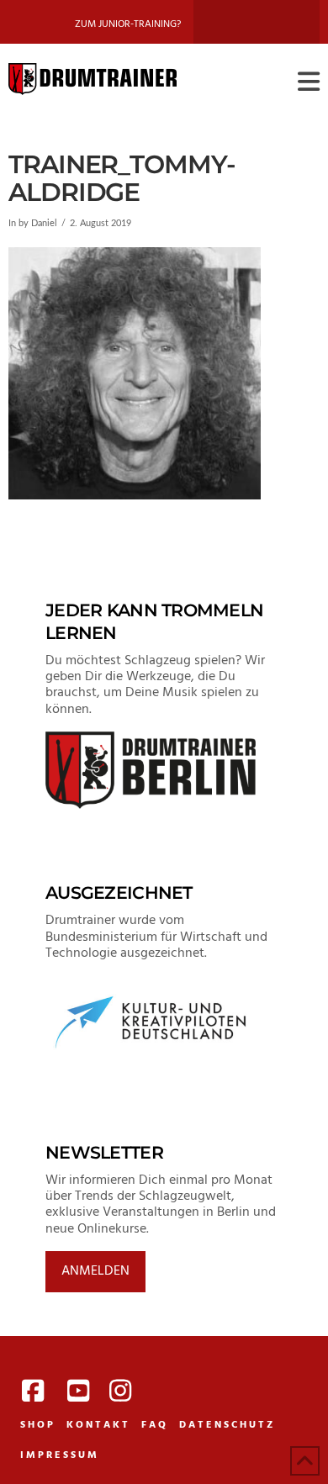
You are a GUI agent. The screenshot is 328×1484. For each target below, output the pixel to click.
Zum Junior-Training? (128, 24)
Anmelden (95, 1271)
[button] (309, 83)
